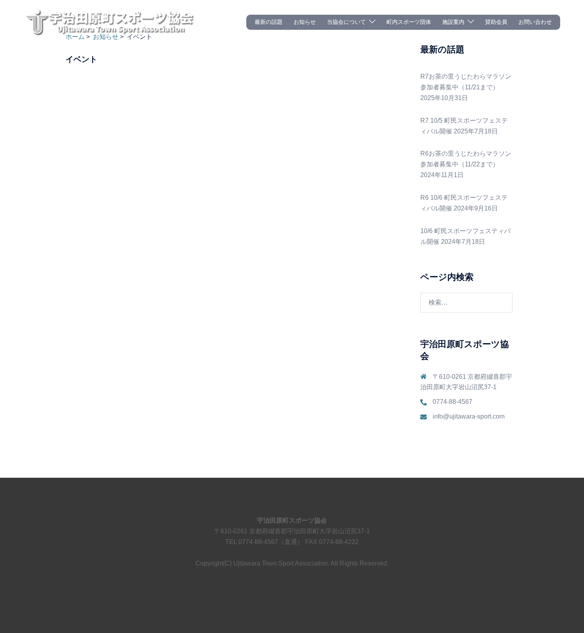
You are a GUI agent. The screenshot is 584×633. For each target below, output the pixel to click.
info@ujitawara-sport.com (469, 416)
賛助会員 (496, 22)
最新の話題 (268, 22)
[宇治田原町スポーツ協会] (109, 21)
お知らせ (305, 22)
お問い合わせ (535, 22)
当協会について (346, 22)
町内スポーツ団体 (409, 22)
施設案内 (453, 22)
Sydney (229, 619)
